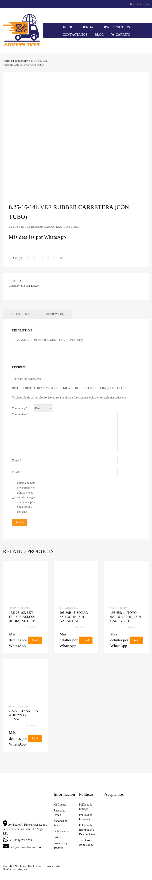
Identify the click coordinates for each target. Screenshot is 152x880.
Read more (35, 641)
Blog (99, 34)
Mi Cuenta (60, 804)
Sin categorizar (19, 60)
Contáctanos (75, 34)
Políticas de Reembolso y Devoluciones (87, 830)
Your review (20, 414)
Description (20, 314)
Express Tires (26, 866)
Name (16, 460)
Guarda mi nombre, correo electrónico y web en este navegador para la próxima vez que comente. (26, 497)
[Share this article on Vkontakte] (54, 258)
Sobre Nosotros (115, 27)
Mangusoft (22, 869)
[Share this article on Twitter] (34, 258)
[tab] (20, 314)
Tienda (87, 27)
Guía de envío (62, 831)
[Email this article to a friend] (61, 258)
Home (6, 60)
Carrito (123, 34)
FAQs (57, 837)
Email (16, 472)
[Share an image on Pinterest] (48, 258)
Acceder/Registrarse (141, 4)
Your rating (19, 408)
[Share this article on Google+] (41, 258)
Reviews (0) (55, 314)
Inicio (68, 27)
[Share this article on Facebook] (28, 258)
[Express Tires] (21, 45)
